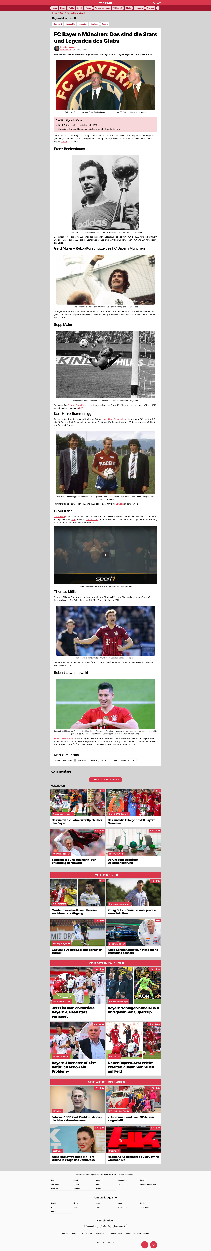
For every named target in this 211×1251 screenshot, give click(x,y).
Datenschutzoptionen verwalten (137, 1233)
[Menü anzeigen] (159, 2)
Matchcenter (123, 1180)
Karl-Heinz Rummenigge (115, 419)
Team (74, 1233)
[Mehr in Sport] (105, 875)
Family (142, 1203)
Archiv (98, 1188)
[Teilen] (144, 1244)
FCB (81, 408)
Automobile (122, 1207)
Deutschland (65, 50)
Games (120, 1184)
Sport (62, 13)
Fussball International (76, 13)
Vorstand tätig (92, 519)
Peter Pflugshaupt (68, 47)
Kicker (64, 141)
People (142, 1180)
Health (53, 1203)
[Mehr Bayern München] (105, 963)
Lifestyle (54, 1188)
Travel (98, 1207)
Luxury (120, 1203)
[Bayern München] (105, 18)
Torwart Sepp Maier (77, 405)
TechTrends (144, 1207)
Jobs (81, 1233)
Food (53, 1207)
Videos (76, 1184)
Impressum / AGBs (115, 1233)
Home (54, 13)
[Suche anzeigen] (154, 2)
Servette (120, 504)
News (53, 1180)
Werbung (65, 1233)
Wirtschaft (55, 1184)
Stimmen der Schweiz (148, 1184)
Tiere (75, 1207)
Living (75, 1203)
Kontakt (89, 1233)
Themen (76, 1188)
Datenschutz (100, 1233)
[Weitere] (157, 8)
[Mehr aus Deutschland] (105, 1082)
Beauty (53, 1211)
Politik (75, 1180)
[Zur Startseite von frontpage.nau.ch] (105, 3)
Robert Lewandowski (64, 738)
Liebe (98, 1203)
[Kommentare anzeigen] (153, 1244)
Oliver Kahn (59, 516)
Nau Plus (99, 1184)
